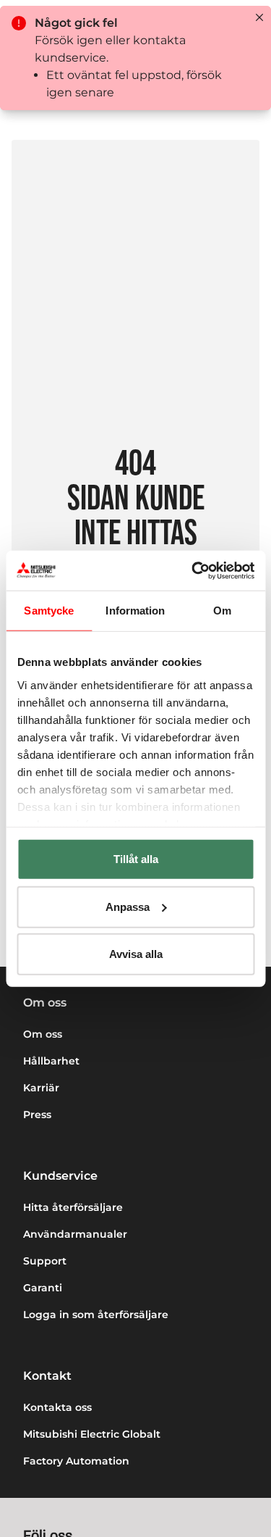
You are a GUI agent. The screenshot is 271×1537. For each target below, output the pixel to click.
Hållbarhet (51, 1060)
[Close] (259, 17)
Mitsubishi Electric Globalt (91, 1434)
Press (37, 1114)
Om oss (42, 1034)
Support (44, 1260)
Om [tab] (222, 610)
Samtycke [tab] (49, 610)
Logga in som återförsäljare (95, 1314)
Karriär (41, 1087)
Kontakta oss (57, 1407)
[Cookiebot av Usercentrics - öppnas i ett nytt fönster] (193, 570)
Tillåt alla (135, 859)
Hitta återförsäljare (73, 1207)
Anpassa (128, 906)
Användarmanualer (75, 1234)
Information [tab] (135, 610)
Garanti (42, 1287)
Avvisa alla (136, 954)
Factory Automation (76, 1460)
